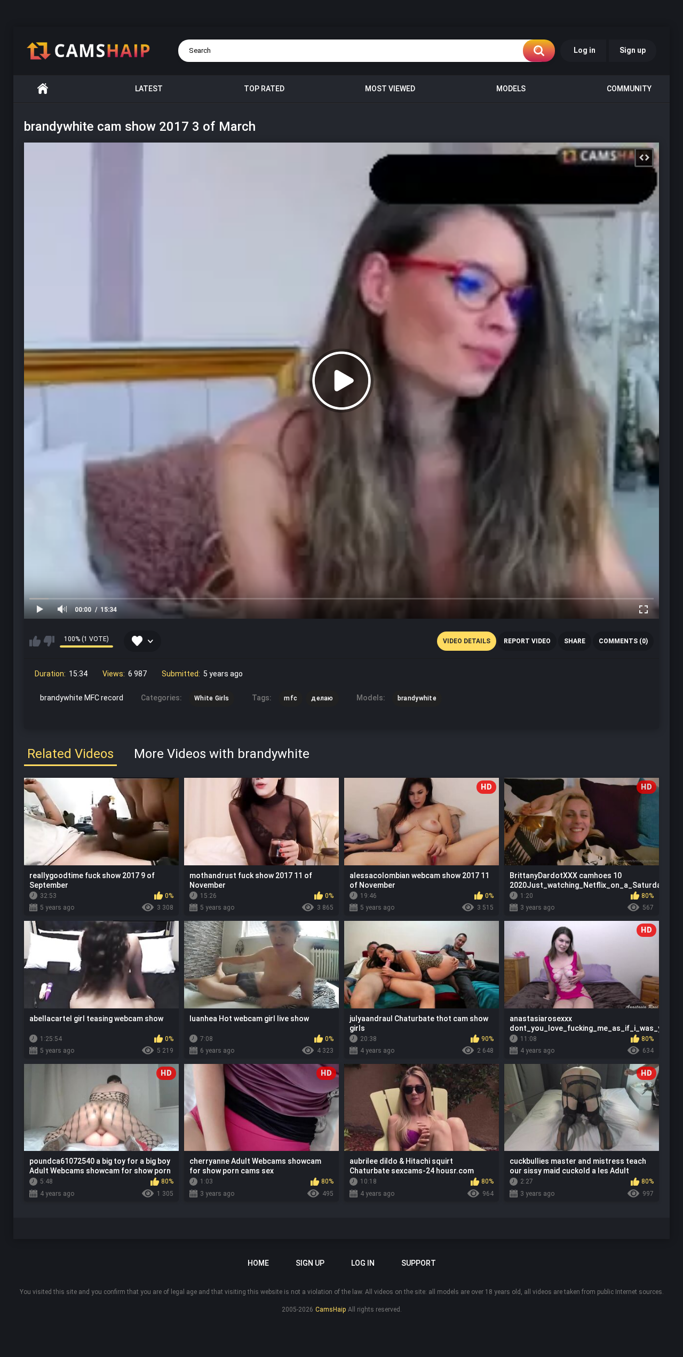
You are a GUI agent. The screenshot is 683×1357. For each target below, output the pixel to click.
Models (511, 88)
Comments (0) (623, 641)
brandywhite (417, 698)
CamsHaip (330, 1309)
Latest (149, 88)
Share (574, 641)
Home (42, 88)
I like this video (35, 641)
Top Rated (264, 88)
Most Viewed (390, 88)
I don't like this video (48, 641)
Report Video (527, 641)
